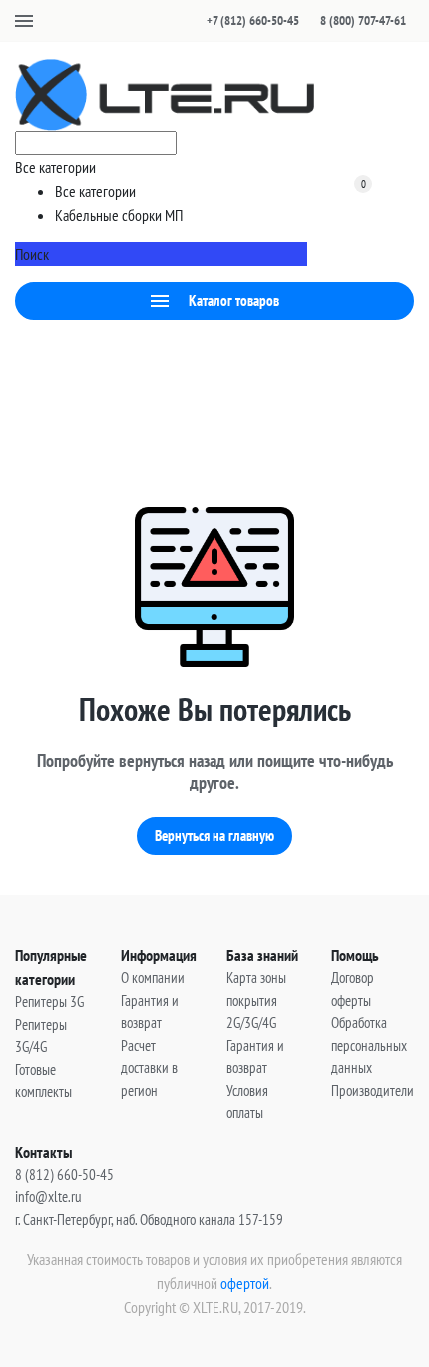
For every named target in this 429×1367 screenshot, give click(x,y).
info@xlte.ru (48, 1196)
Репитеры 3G (49, 1001)
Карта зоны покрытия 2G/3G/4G (256, 1000)
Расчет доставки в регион (149, 1068)
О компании (153, 977)
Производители (372, 1090)
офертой (244, 1283)
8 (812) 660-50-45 (64, 1174)
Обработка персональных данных (369, 1045)
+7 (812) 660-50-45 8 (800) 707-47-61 (306, 20)
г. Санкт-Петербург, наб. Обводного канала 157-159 (149, 1219)
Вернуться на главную (214, 835)
